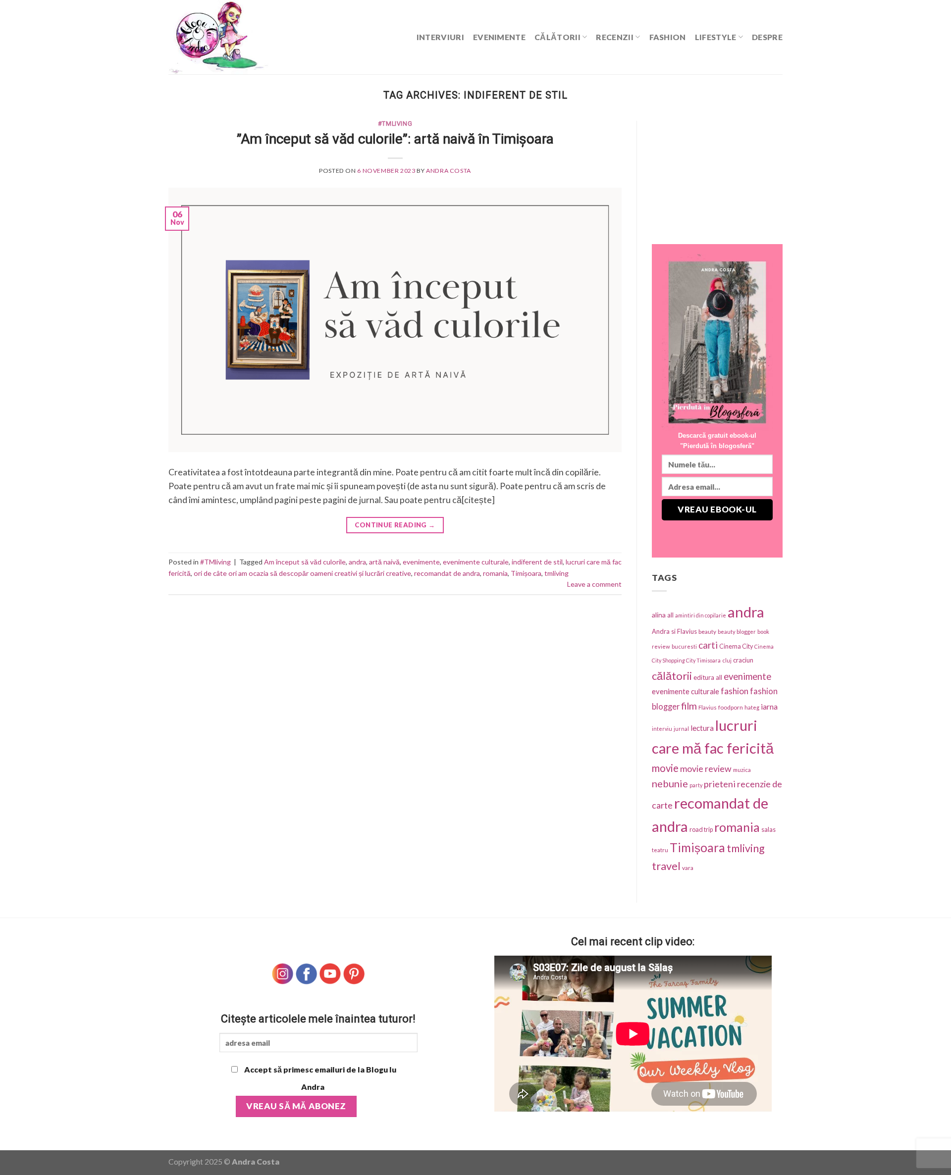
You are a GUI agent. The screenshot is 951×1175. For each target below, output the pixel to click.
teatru (660, 850)
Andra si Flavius (674, 631)
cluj (727, 660)
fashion (734, 691)
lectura (702, 727)
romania (495, 573)
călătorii (672, 675)
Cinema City (736, 646)
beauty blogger (737, 631)
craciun (743, 660)
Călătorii (557, 37)
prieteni (720, 783)
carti (708, 645)
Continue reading (395, 525)
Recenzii (615, 37)
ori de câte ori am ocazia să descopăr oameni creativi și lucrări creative (302, 573)
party (695, 785)
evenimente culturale (476, 562)
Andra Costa (448, 170)
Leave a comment (594, 584)
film (689, 706)
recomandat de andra (447, 573)
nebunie (670, 783)
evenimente (421, 562)
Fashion (667, 37)
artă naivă (384, 562)
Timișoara (526, 573)
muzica (742, 769)
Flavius (707, 707)
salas (768, 829)
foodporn (730, 707)
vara (687, 867)
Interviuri (440, 37)
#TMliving (395, 123)
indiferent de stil (537, 562)
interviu (662, 728)
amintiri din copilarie (700, 615)
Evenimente (499, 37)
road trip (701, 829)
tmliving (556, 573)
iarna (769, 706)
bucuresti (684, 646)
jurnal (681, 728)
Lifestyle (716, 37)
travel (666, 865)
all (670, 615)
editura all (707, 677)
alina (659, 615)
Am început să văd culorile (305, 562)
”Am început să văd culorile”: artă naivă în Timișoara (395, 139)
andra (357, 562)
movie (665, 768)
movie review (706, 769)
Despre (767, 37)
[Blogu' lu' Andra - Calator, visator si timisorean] (242, 37)
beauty (707, 631)
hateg (751, 707)
